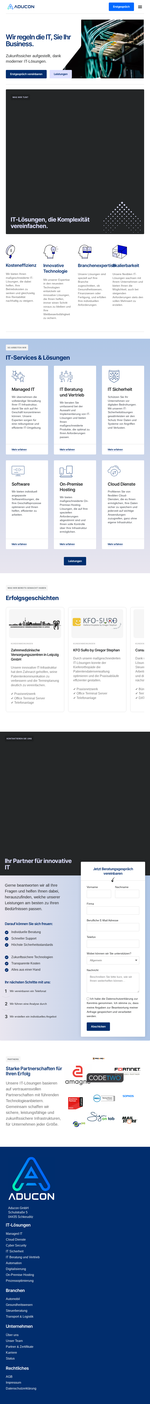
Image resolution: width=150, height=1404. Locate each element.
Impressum (13, 1382)
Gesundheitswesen (19, 1304)
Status (10, 1358)
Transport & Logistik (19, 1316)
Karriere (11, 1352)
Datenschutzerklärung (119, 998)
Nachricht (92, 970)
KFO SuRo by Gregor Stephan (96, 650)
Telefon (91, 937)
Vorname (92, 887)
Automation (14, 1263)
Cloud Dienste (16, 1239)
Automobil (13, 1299)
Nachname (122, 887)
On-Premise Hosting (20, 1274)
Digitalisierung (16, 1269)
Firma (90, 903)
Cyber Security (16, 1245)
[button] (140, 7)
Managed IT (14, 1233)
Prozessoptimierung (20, 1280)
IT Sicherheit (14, 1251)
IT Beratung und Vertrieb (23, 1257)
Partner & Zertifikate (19, 1346)
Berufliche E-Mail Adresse (102, 920)
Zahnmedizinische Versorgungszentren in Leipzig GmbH (35, 654)
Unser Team (14, 1340)
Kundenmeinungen (22, 643)
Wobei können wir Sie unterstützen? (109, 953)
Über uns (12, 1335)
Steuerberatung (16, 1310)
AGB (9, 1376)
